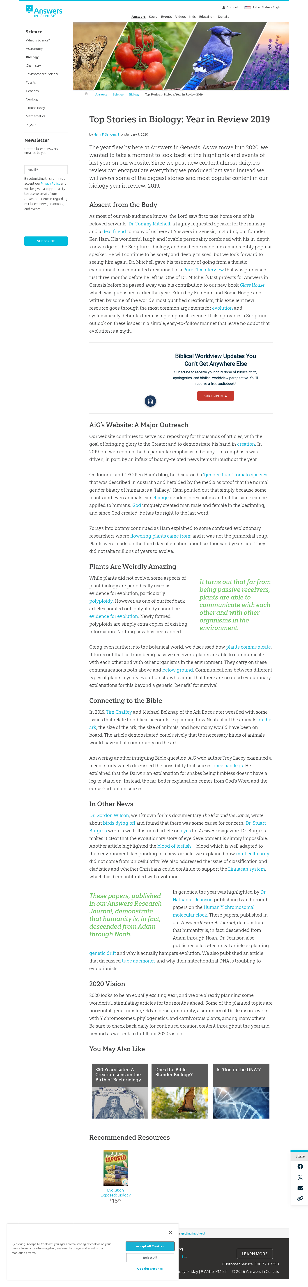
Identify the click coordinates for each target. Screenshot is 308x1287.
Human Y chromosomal (229, 907)
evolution (222, 308)
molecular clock (190, 915)
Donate (224, 16)
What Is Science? (38, 40)
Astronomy (34, 48)
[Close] (170, 1232)
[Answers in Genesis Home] (44, 12)
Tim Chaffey (119, 712)
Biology (134, 94)
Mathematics (35, 116)
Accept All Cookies (150, 1246)
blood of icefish (174, 846)
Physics (31, 125)
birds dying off (119, 823)
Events (166, 16)
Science (118, 94)
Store (153, 16)
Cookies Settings (150, 1268)
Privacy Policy (50, 183)
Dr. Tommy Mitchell (149, 224)
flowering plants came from (160, 536)
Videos (180, 16)
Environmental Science (42, 74)
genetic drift (102, 953)
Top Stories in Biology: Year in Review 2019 (174, 94)
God (136, 505)
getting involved (193, 1233)
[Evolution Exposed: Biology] (115, 1168)
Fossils (31, 82)
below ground (177, 670)
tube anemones (139, 961)
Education (206, 16)
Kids (192, 16)
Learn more (255, 1254)
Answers (138, 16)
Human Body (35, 108)
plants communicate (248, 647)
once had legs (228, 765)
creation (246, 444)
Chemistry (33, 65)
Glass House (252, 285)
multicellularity (252, 853)
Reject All (150, 1257)
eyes (186, 830)
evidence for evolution (113, 616)
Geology (32, 99)
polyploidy (101, 601)
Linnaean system (246, 869)
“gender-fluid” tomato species (235, 474)
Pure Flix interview (203, 269)
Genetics (32, 91)
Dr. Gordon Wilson (109, 815)
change (160, 497)
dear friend (114, 231)
